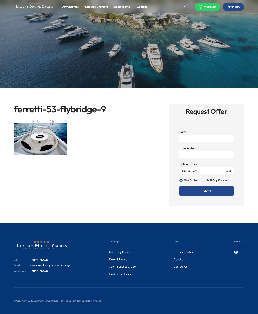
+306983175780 (39, 260)
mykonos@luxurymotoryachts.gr (50, 265)
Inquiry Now (233, 6)
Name (183, 132)
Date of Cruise (188, 164)
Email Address (188, 148)
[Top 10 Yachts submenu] (131, 7)
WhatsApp (210, 6)
